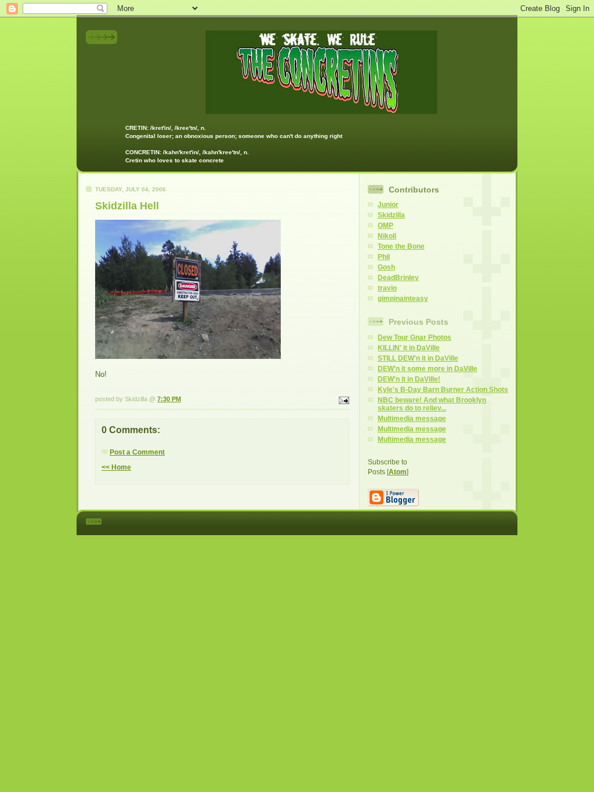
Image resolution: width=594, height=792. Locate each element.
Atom (398, 472)
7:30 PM (169, 398)
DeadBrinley (398, 278)
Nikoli (387, 236)
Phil (384, 257)
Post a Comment (137, 452)
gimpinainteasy (403, 299)
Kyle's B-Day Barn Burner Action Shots (443, 390)
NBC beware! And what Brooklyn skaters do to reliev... (432, 404)
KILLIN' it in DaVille (409, 348)
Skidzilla (391, 215)
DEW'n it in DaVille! (409, 379)
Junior (388, 205)
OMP (385, 225)
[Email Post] (343, 398)
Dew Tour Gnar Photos (414, 337)
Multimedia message (412, 419)
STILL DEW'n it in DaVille (418, 358)
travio (387, 288)
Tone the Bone (401, 246)
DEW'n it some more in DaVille (427, 369)
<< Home (116, 467)
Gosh (386, 267)
